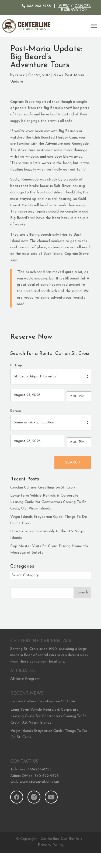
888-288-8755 (39, 6)
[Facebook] (16, 797)
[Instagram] (33, 797)
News (58, 75)
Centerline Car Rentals (61, 839)
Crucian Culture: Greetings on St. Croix (42, 488)
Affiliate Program (25, 679)
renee (20, 75)
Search (72, 463)
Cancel (83, 6)
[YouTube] (51, 797)
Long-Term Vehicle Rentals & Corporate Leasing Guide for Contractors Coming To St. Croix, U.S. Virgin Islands (48, 502)
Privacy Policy (50, 845)
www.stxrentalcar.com (39, 782)
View (63, 6)
